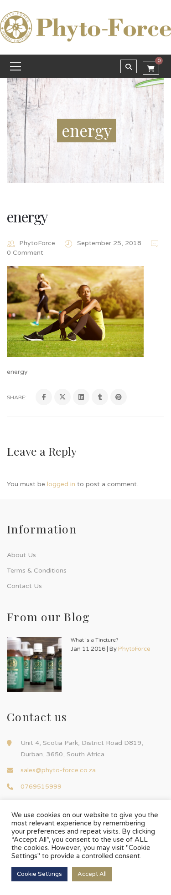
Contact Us (24, 586)
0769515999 (41, 786)
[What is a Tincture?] (34, 664)
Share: (16, 397)
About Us (21, 555)
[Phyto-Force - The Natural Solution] (85, 26)
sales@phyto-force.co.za (58, 770)
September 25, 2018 (110, 243)
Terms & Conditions (37, 570)
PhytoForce (37, 243)
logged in (61, 484)
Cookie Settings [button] (39, 874)
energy (27, 216)
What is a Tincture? (95, 640)
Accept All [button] (92, 874)
